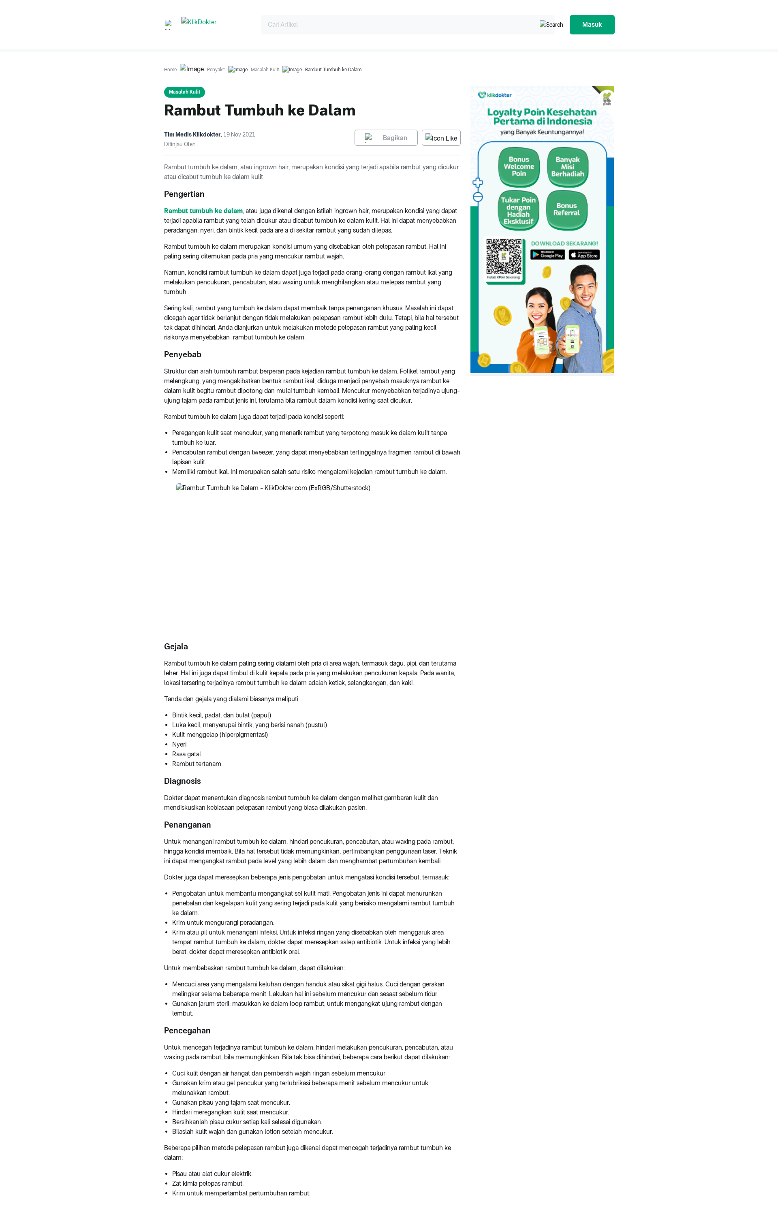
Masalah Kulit (265, 70)
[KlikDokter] (214, 24)
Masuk (592, 24)
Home (170, 70)
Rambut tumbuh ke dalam (203, 211)
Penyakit (216, 70)
